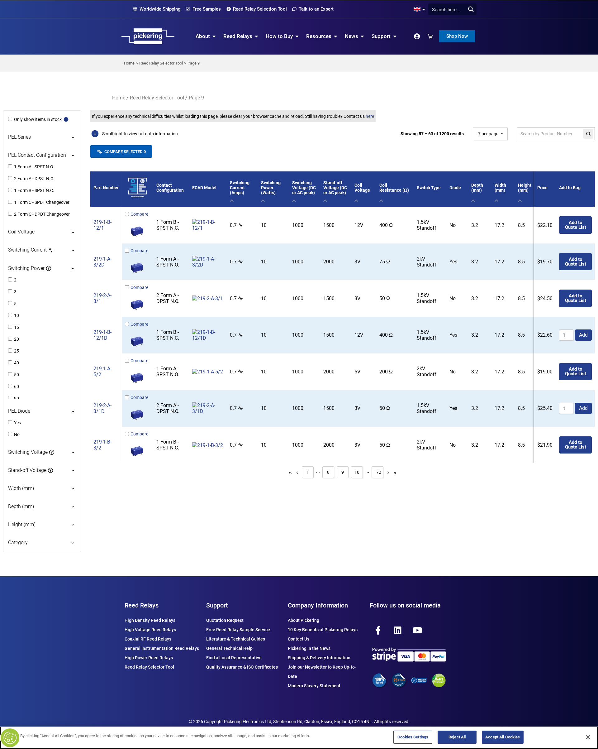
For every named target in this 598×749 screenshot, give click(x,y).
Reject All (457, 737)
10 (356, 472)
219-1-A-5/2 (102, 371)
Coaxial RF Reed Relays (148, 638)
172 (377, 472)
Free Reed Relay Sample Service (238, 629)
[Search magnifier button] (470, 9)
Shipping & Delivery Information (319, 657)
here (370, 116)
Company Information (318, 605)
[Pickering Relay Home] (147, 36)
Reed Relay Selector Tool (157, 98)
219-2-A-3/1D (102, 408)
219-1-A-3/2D (102, 262)
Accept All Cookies (502, 737)
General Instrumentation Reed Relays (162, 648)
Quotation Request (225, 620)
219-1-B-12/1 (102, 225)
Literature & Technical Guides (235, 638)
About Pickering (303, 620)
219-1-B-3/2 (102, 445)
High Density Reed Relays (150, 620)
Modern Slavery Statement (314, 685)
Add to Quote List (575, 225)
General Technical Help (229, 648)
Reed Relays (142, 605)
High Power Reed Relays (149, 657)
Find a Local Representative (234, 657)
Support (217, 605)
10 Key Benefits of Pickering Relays (323, 629)
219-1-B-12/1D (102, 335)
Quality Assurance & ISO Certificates (242, 667)
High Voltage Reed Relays (150, 629)
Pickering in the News (309, 648)
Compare (139, 214)
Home (118, 98)
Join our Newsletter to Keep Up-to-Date (322, 672)
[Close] (588, 737)
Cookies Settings (412, 737)
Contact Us (298, 638)
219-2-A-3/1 (102, 298)
